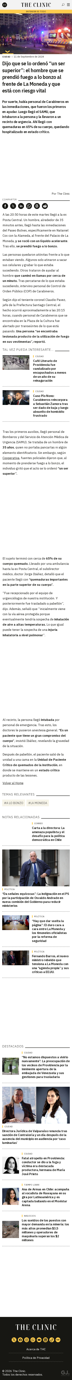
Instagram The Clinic (26, 1339)
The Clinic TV (39, 1339)
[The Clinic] (7, 4)
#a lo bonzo (13, 803)
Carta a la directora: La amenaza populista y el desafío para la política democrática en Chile (48, 834)
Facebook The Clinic (20, 1339)
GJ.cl (65, 1374)
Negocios (30, 1216)
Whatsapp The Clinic (32, 1339)
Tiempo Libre (31, 1184)
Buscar (63, 4)
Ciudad (6, 56)
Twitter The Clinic (14, 1339)
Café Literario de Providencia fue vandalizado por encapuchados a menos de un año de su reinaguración (49, 371)
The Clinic (63, 193)
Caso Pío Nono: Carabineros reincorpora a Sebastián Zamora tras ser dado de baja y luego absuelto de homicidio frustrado (50, 406)
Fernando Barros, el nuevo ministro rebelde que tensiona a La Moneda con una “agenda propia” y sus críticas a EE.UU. (50, 964)
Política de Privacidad (35, 1358)
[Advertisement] (36, 516)
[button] (5, 206)
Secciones (68, 4)
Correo (38, 823)
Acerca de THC (36, 1349)
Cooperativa (11, 458)
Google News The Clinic (58, 1339)
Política (9, 889)
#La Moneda (37, 803)
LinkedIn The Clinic (45, 1339)
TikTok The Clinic (51, 1339)
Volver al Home (13, 783)
